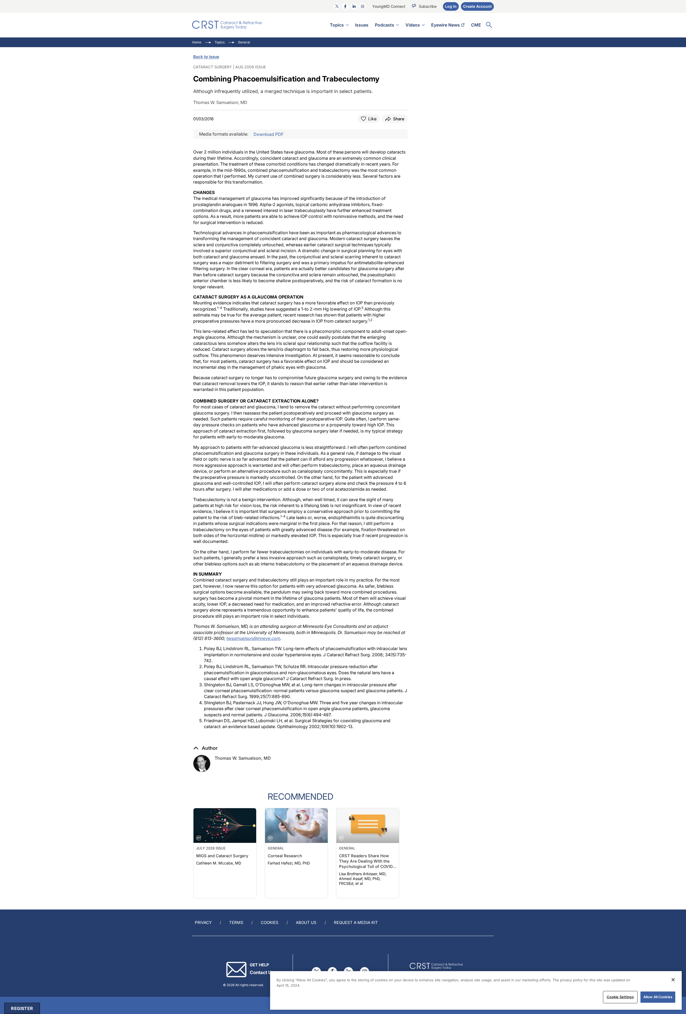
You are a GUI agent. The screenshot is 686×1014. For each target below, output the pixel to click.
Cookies (269, 922)
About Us (306, 922)
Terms (236, 922)
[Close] (673, 980)
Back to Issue (206, 56)
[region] (476, 990)
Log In (451, 6)
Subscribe (428, 6)
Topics (337, 25)
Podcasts (384, 25)
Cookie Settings (620, 997)
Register (22, 1008)
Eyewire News (445, 25)
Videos (412, 25)
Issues (361, 25)
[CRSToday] (227, 25)
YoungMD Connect (388, 6)
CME (476, 25)
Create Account (477, 6)
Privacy (203, 922)
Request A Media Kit (356, 922)
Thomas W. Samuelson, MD (243, 758)
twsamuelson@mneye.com (253, 638)
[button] (205, 748)
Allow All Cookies (657, 997)
